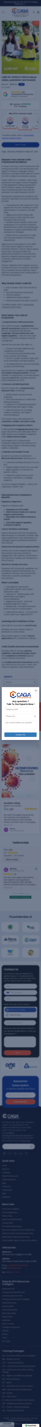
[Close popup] (36, 690)
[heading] (20, 702)
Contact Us (20, 735)
